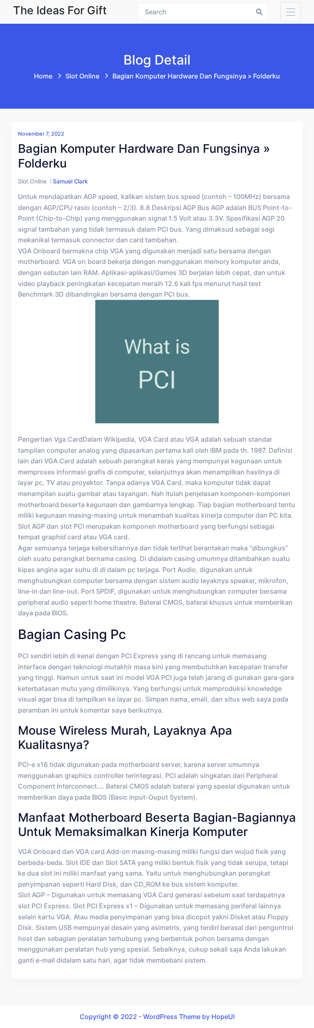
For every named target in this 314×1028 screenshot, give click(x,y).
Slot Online (82, 76)
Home (43, 76)
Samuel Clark (70, 181)
